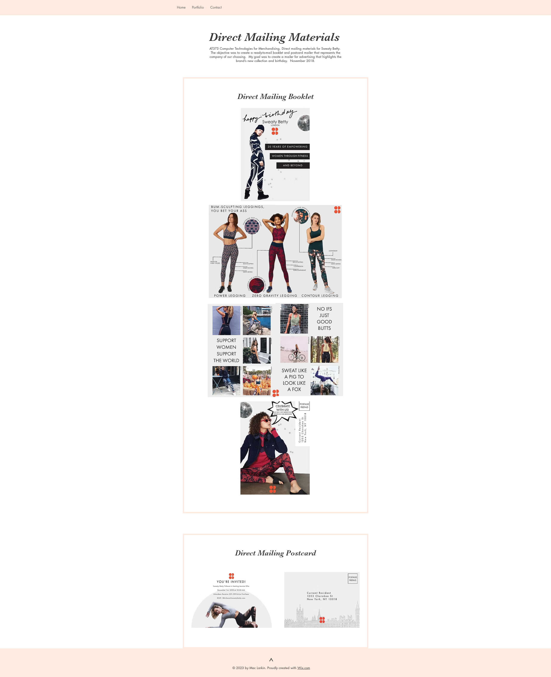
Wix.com (303, 668)
